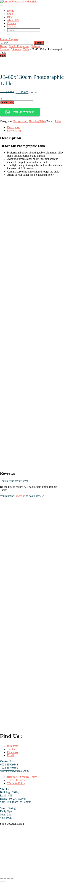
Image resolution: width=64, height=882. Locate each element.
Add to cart (7, 102)
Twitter (11, 749)
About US (13, 20)
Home (10, 10)
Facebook (12, 752)
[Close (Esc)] (12, 878)
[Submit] (8, 34)
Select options (36, 726)
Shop (10, 13)
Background (20, 121)
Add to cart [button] (52, 579)
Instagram (12, 745)
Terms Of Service (17, 780)
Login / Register (9, 39)
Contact (11, 23)
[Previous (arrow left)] (1, 881)
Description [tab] (13, 127)
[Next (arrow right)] (5, 881)
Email (10, 755)
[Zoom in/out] (1, 878)
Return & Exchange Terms (22, 776)
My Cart (12, 26)
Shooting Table (20, 49)
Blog (10, 16)
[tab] (1, 5)
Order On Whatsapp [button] (23, 111)
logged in (20, 495)
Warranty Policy (16, 783)
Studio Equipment (19, 46)
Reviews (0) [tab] (14, 130)
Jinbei (58, 121)
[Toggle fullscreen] (5, 878)
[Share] (8, 878)
